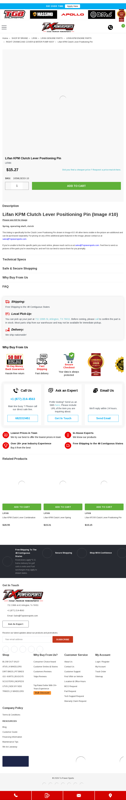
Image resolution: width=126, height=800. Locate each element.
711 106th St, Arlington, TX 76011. (53, 319)
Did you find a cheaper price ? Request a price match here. (91, 170)
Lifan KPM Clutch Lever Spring (57, 517)
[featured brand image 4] (101, 14)
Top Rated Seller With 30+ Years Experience (45, 687)
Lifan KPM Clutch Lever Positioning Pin (75, 42)
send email (103, 418)
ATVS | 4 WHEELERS (12, 667)
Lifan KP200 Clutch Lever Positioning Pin (103, 517)
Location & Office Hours (75, 681)
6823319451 (22, 418)
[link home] (58, 27)
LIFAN (34, 38)
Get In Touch (63, 418)
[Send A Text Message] (47, 795)
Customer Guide (9, 732)
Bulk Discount (42, 692)
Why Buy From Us (15, 347)
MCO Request (70, 686)
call (97, 319)
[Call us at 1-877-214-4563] (110, 27)
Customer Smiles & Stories (45, 667)
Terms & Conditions (11, 715)
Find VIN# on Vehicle (73, 676)
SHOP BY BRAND (20, 38)
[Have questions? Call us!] (15, 795)
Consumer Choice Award (44, 662)
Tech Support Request (74, 696)
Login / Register (102, 662)
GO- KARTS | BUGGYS (13, 676)
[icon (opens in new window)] (5, 649)
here (57, 405)
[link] (21, 484)
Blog (4, 727)
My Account (100, 667)
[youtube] (54, 648)
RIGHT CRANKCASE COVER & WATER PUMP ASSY (30, 42)
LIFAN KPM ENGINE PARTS (79, 38)
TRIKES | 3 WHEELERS (13, 691)
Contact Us (69, 667)
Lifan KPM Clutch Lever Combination (18, 517)
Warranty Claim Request (75, 701)
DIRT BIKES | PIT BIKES (13, 671)
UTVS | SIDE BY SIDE (12, 686)
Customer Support (72, 671)
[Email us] (78, 795)
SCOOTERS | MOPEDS (13, 681)
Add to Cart (22, 507)
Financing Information (12, 737)
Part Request (70, 691)
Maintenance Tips (10, 742)
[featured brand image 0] (14, 14)
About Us (68, 662)
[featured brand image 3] (72, 14)
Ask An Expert (15, 624)
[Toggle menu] (4, 27)
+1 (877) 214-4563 (22, 399)
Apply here (72, 6)
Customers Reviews (42, 671)
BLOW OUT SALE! (10, 662)
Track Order (100, 671)
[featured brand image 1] (43, 14)
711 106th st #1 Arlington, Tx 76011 (23, 605)
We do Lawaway (9, 747)
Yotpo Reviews (40, 676)
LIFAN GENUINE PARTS (52, 38)
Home (5, 38)
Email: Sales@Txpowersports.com (22, 616)
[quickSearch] (12, 27)
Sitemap (99, 676)
